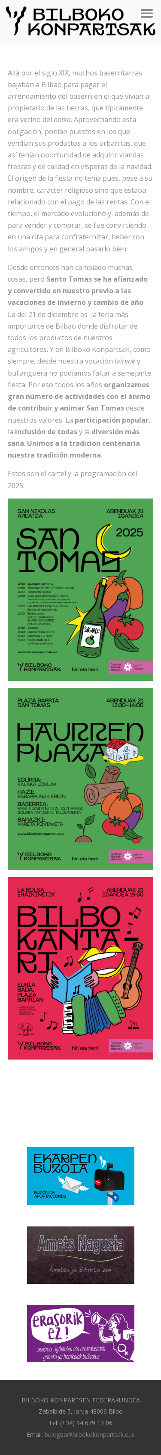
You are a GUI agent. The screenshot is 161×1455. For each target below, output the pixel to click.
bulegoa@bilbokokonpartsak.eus (90, 1434)
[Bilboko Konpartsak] (80, 39)
